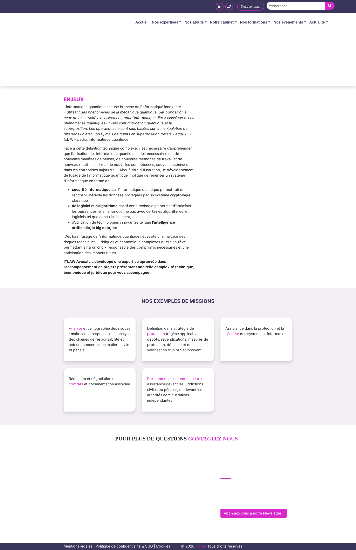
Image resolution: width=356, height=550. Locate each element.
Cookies (163, 546)
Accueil (142, 22)
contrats (76, 384)
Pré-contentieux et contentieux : (174, 379)
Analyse (75, 328)
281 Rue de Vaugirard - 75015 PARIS (254, 502)
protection (156, 334)
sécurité (232, 334)
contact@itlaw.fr (238, 493)
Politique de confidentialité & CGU (124, 546)
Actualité (317, 22)
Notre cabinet (222, 22)
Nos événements (288, 22)
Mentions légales (78, 546)
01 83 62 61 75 (237, 484)
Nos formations (253, 22)
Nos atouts (194, 22)
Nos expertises (165, 22)
